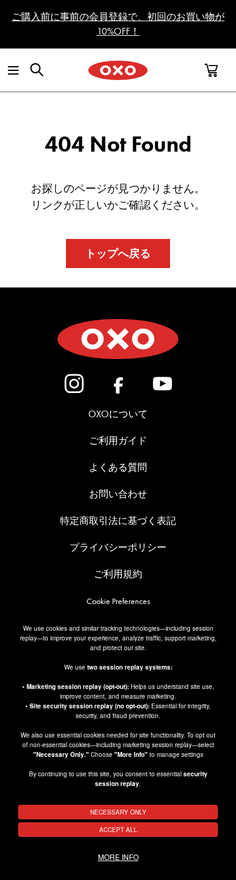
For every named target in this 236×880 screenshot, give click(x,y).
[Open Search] (36, 69)
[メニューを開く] (12, 70)
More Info (118, 857)
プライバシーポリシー (118, 547)
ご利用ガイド (118, 440)
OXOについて (118, 414)
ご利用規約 (118, 574)
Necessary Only (118, 812)
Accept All (118, 829)
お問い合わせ (118, 494)
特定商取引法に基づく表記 (118, 520)
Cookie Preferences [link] (118, 601)
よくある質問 (118, 467)
